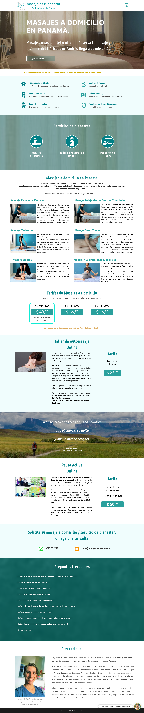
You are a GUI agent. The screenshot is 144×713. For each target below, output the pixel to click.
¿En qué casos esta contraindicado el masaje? (34, 588)
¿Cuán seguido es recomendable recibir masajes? (35, 600)
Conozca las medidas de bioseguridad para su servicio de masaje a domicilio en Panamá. (64, 72)
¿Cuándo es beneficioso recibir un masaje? (33, 582)
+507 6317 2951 (53, 548)
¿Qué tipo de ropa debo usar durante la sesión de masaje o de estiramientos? (46, 606)
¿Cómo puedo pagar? (25, 630)
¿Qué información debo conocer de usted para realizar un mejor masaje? (44, 618)
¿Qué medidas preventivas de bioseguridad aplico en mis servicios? (42, 624)
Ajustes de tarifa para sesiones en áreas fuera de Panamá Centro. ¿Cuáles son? (47, 576)
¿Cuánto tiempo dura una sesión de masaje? (33, 594)
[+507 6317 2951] (41, 549)
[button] (72, 72)
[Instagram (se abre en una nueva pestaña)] (126, 5)
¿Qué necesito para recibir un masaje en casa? (34, 612)
